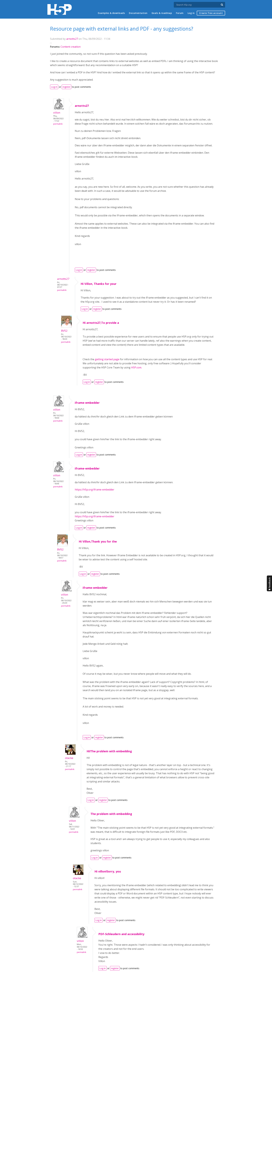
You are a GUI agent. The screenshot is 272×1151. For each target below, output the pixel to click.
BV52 (64, 330)
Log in (191, 13)
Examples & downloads (111, 13)
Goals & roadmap (162, 13)
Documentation (138, 13)
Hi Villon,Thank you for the (98, 541)
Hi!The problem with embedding (109, 751)
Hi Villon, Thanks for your (98, 284)
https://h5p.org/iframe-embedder (94, 489)
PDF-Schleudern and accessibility (121, 934)
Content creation (71, 46)
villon (56, 112)
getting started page (107, 359)
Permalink (57, 124)
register (66, 86)
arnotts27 (72, 39)
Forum (180, 13)
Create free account (211, 13)
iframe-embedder (87, 403)
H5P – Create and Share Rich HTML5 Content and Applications (59, 9)
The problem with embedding (111, 814)
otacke (69, 758)
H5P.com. (136, 367)
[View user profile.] (58, 108)
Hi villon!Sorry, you (107, 871)
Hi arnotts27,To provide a (101, 323)
